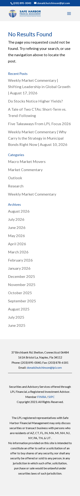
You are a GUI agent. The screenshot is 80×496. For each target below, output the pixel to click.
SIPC (51, 397)
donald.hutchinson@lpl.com (44, 367)
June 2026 (16, 227)
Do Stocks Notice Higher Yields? (35, 101)
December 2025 (21, 276)
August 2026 (19, 211)
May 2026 (16, 235)
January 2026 (19, 268)
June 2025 (16, 325)
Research (15, 186)
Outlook (15, 178)
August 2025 (19, 309)
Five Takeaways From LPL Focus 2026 (39, 123)
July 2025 (16, 317)
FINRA (41, 397)
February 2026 (20, 260)
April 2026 (17, 244)
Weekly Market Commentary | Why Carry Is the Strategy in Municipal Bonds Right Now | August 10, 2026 (37, 138)
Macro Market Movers (27, 161)
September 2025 (22, 301)
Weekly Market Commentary (32, 194)
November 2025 (22, 284)
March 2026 (18, 252)
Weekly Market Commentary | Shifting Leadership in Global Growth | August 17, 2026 (39, 86)
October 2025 (20, 292)
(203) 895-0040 (22, 3)
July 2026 (16, 219)
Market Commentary (25, 169)
